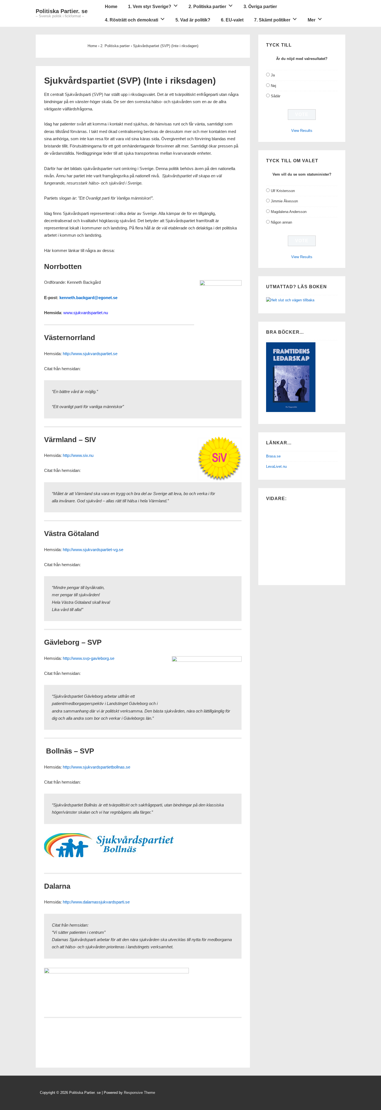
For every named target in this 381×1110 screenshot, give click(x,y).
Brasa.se (273, 456)
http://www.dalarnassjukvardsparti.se (96, 902)
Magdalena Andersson (289, 212)
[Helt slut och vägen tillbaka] (290, 300)
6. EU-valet (232, 20)
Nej (273, 86)
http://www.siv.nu (78, 455)
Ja (273, 75)
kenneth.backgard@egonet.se (88, 297)
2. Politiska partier (207, 6)
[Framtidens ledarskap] (290, 411)
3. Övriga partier (260, 6)
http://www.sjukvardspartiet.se (90, 353)
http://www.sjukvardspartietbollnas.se (96, 767)
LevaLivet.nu (276, 466)
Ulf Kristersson (283, 191)
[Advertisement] (109, 1048)
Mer (311, 20)
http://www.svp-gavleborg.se (88, 658)
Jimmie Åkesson (284, 201)
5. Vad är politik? (192, 20)
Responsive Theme (139, 1092)
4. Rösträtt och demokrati (131, 20)
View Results (301, 131)
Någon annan (281, 222)
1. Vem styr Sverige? (149, 6)
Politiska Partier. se (62, 11)
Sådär (275, 96)
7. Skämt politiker (272, 20)
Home (111, 6)
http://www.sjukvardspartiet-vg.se (93, 549)
